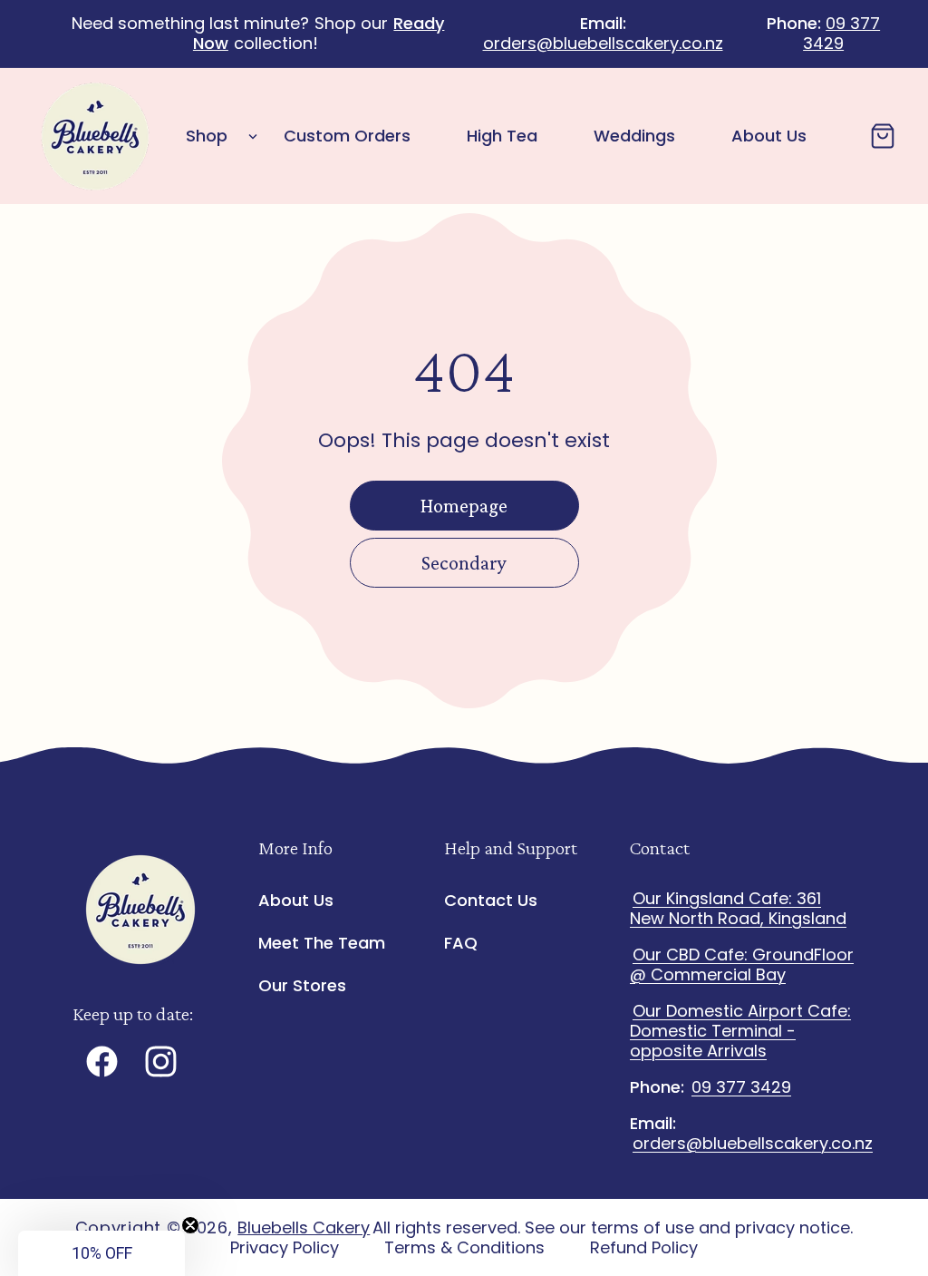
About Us (296, 901)
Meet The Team (321, 942)
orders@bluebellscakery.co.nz (603, 43)
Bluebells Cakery (303, 1227)
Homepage (464, 505)
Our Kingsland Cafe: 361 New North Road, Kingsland (738, 908)
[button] (217, 136)
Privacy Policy (284, 1248)
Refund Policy (644, 1248)
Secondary (464, 562)
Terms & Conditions (464, 1248)
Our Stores (302, 985)
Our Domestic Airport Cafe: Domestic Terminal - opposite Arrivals (740, 1030)
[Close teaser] (190, 1225)
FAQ (461, 942)
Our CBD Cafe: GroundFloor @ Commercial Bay (742, 964)
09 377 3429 (841, 33)
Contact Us (490, 901)
